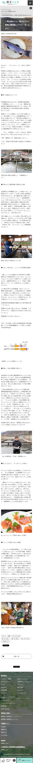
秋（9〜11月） (26, 639)
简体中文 (4, 732)
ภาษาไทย (4, 735)
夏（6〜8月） (15, 639)
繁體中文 (4, 729)
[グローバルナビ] (30, 2)
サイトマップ (5, 700)
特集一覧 (16, 656)
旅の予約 (20, 687)
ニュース (20, 690)
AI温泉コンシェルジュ (24, 682)
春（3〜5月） (5, 639)
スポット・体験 (6, 679)
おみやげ (4, 687)
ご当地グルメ (5, 641)
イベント (4, 693)
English (3, 727)
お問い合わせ (5, 709)
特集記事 (4, 690)
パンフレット (21, 693)
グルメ (4, 636)
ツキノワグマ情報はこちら (8, 11)
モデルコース (5, 682)
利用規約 (4, 706)
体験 (9, 636)
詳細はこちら (4, 743)
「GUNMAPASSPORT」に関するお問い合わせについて (16, 15)
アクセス (20, 684)
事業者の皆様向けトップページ (11, 716)
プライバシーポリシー (8, 703)
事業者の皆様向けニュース (9, 719)
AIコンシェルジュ (23, 679)
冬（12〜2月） (17, 636)
